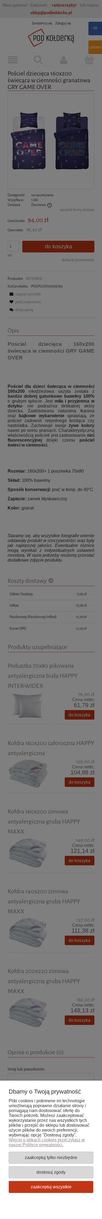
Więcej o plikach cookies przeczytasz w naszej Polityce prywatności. (47, 1142)
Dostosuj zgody (51, 1172)
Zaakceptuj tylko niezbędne (51, 1157)
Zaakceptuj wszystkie (51, 1186)
